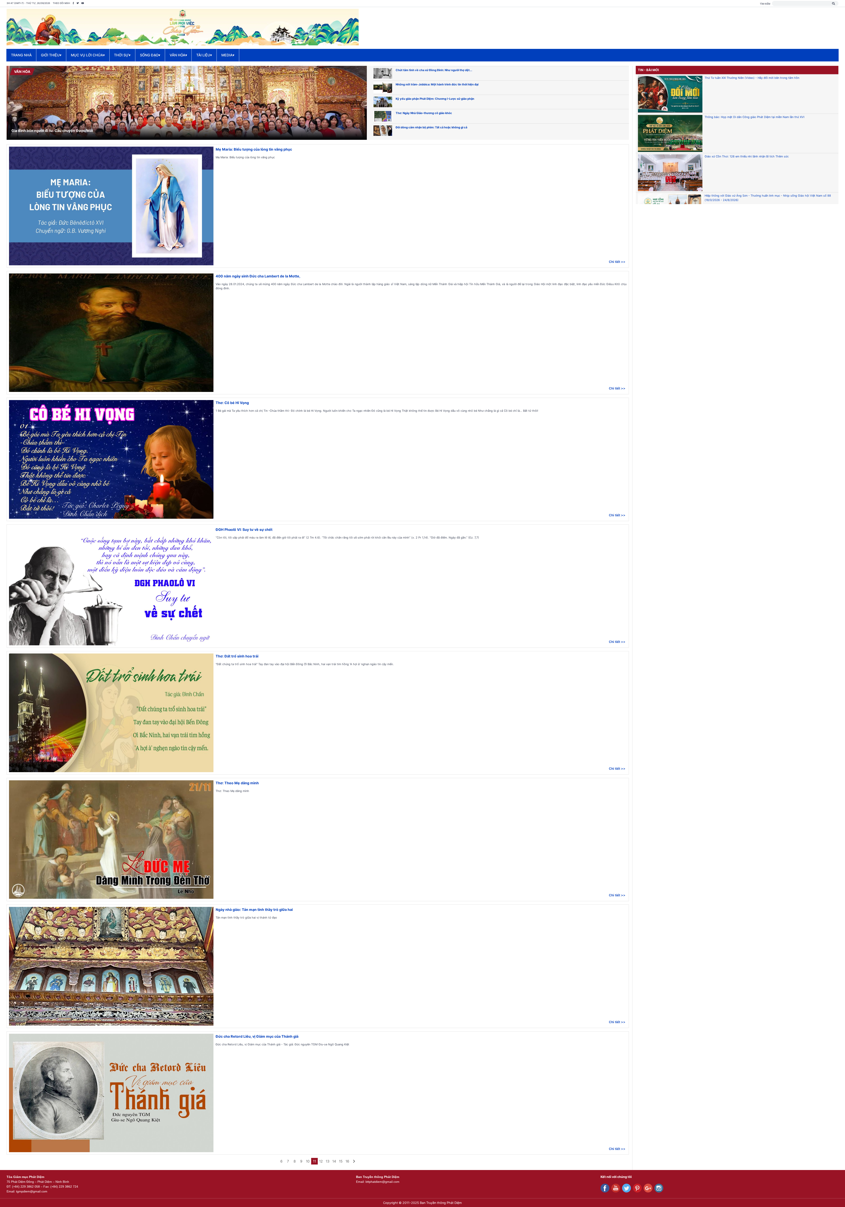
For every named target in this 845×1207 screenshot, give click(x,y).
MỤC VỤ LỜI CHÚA (88, 55)
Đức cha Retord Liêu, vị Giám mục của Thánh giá (257, 1036)
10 (308, 1161)
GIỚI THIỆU (51, 55)
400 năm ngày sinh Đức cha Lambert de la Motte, (258, 276)
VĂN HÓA (178, 55)
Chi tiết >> (617, 262)
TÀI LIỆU (204, 55)
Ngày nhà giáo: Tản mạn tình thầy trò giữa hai (254, 909)
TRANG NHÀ (21, 55)
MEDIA (227, 55)
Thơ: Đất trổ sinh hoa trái (237, 656)
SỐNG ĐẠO (150, 55)
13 (327, 1161)
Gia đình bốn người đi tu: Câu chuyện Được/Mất (52, 130)
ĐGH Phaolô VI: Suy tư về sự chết (244, 529)
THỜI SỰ (122, 55)
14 (334, 1161)
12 (321, 1161)
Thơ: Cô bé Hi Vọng (232, 402)
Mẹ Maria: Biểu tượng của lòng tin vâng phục (254, 149)
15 (341, 1161)
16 (347, 1161)
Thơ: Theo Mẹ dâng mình (237, 783)
